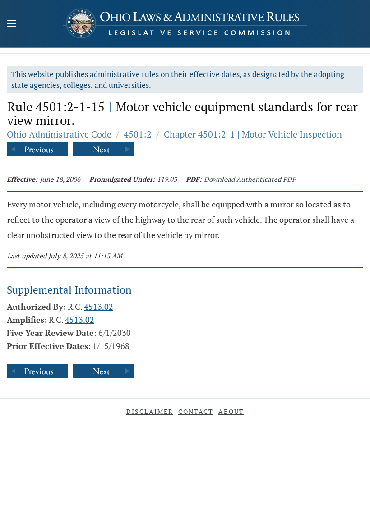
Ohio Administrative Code (59, 134)
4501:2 (138, 134)
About (231, 411)
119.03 (167, 178)
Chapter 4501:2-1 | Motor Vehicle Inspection (253, 134)
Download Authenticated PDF (250, 178)
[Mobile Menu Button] (11, 24)
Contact (195, 411)
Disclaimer (149, 411)
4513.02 (98, 306)
